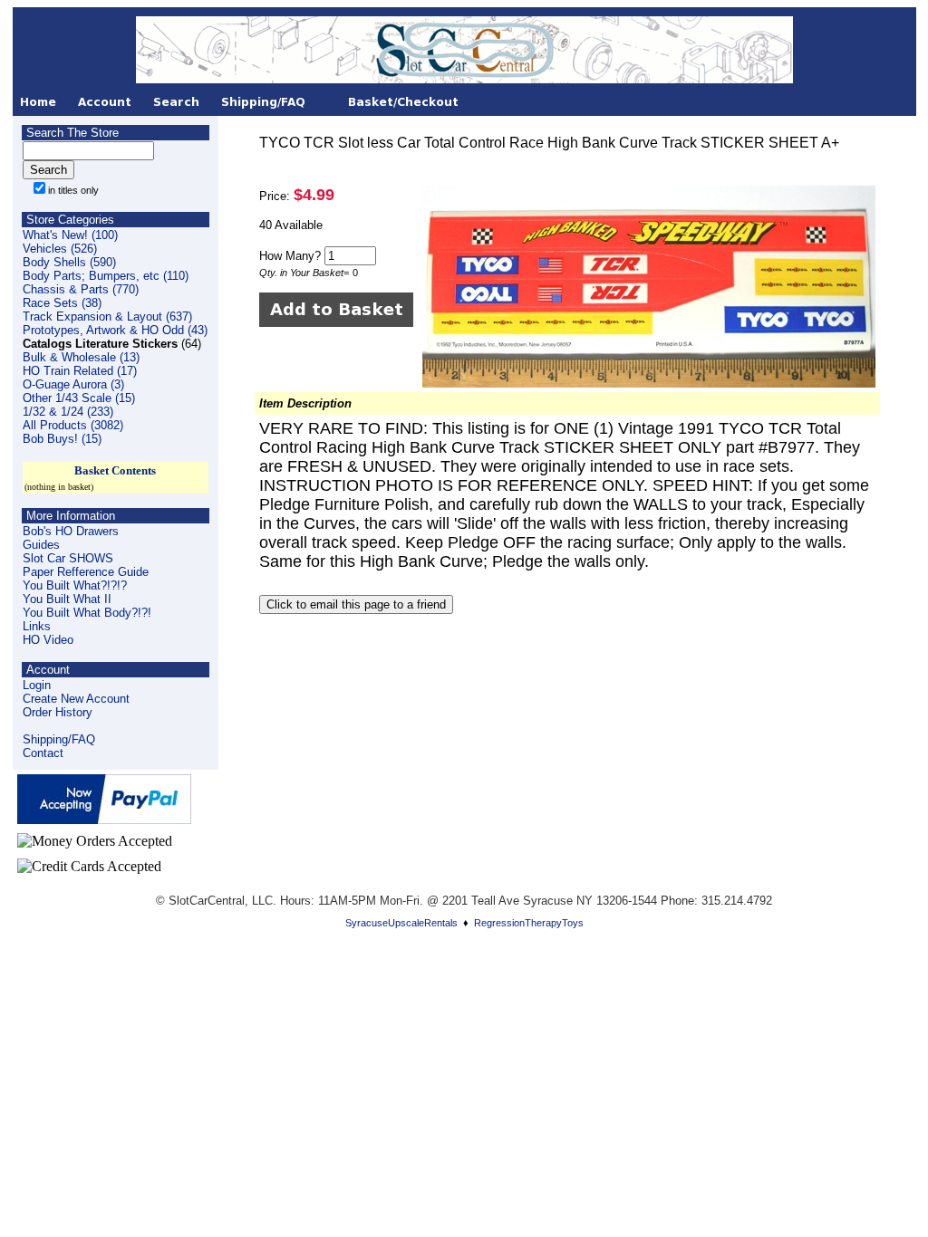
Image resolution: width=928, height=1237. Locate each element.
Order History (57, 712)
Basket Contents (115, 470)
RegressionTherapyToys (529, 922)
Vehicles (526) (60, 248)
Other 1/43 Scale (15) (79, 398)
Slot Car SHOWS (68, 558)
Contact (43, 753)
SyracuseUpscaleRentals (401, 922)
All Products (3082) (73, 425)
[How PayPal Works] (104, 819)
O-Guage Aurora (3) (73, 384)
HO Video (48, 640)
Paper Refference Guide (86, 572)
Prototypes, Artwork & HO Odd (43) (115, 330)
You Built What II (67, 599)
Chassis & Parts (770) (81, 289)
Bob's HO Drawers (71, 531)
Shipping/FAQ (59, 739)
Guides (41, 544)
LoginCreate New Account (76, 691)
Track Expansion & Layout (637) (107, 316)
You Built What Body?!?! (87, 612)
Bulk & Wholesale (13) (81, 357)
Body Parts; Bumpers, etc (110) (105, 276)
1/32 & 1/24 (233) (68, 411)
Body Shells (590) (69, 262)
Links (37, 626)
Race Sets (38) (62, 303)
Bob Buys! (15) (62, 439)
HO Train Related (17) (80, 371)
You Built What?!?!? (75, 585)
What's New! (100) (70, 235)
